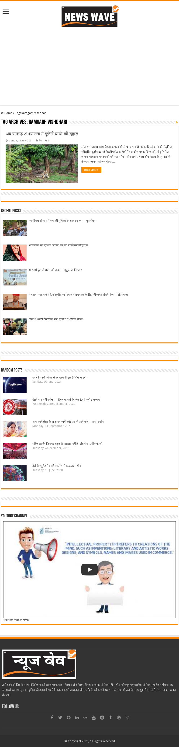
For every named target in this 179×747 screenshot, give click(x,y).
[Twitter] (60, 717)
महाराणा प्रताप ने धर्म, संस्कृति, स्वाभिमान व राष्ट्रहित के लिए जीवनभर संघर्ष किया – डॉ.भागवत (78, 294)
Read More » (91, 169)
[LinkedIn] (77, 717)
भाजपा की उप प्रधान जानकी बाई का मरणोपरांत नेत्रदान (58, 245)
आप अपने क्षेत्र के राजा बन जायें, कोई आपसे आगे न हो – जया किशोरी (68, 421)
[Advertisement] (89, 65)
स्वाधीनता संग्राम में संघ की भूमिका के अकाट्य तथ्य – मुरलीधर (62, 220)
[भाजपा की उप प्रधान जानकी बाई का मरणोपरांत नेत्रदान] (15, 253)
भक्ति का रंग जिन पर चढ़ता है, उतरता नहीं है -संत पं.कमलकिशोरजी (67, 444)
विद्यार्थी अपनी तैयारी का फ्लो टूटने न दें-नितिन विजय (56, 319)
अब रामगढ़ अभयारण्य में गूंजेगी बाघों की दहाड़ (42, 134)
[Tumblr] (110, 717)
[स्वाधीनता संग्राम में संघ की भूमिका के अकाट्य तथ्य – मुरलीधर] (15, 228)
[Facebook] (51, 717)
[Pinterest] (68, 717)
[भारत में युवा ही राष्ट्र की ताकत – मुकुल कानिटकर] (15, 278)
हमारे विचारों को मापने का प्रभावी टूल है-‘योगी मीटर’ (59, 377)
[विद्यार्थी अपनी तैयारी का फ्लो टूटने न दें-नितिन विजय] (15, 327)
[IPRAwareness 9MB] (89, 569)
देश (40, 140)
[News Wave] (89, 16)
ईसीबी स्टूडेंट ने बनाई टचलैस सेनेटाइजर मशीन (56, 466)
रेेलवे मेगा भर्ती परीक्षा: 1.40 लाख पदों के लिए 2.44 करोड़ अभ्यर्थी (66, 399)
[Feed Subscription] (177, 122)
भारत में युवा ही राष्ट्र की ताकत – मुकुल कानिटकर (55, 270)
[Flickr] (85, 717)
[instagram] (127, 717)
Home (8, 113)
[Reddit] (102, 717)
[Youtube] (93, 717)
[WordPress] (119, 717)
